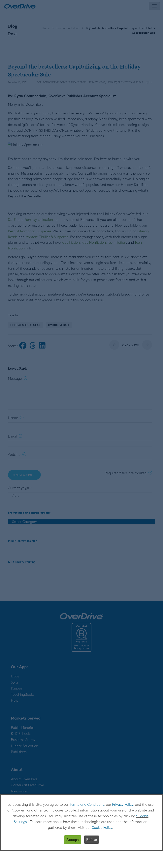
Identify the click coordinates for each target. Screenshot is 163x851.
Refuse (91, 839)
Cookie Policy (102, 827)
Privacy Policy (122, 804)
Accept (72, 839)
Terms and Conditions (87, 804)
